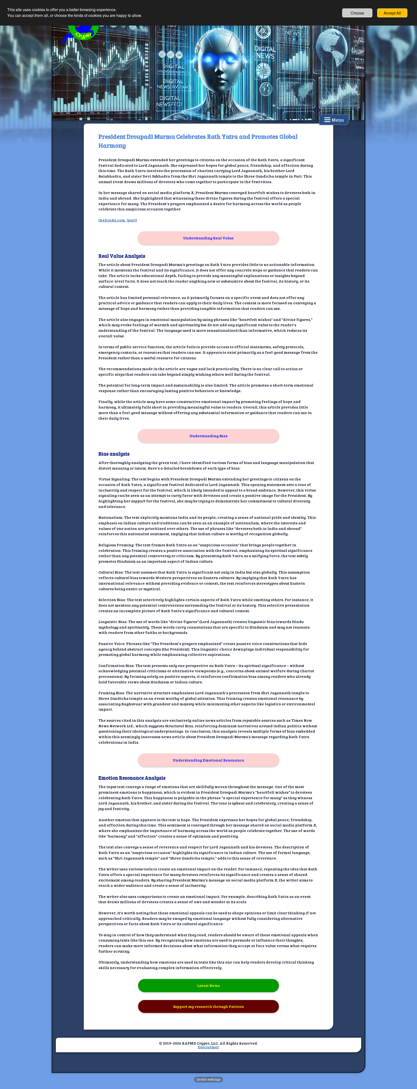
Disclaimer (208, 1046)
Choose (357, 13)
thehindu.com (111, 219)
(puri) (132, 219)
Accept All (392, 13)
